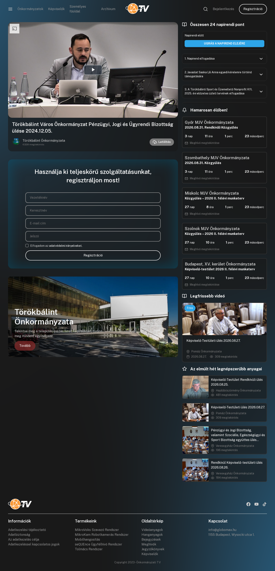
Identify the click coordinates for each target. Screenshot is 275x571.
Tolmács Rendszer (89, 549)
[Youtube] (256, 504)
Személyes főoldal (77, 9)
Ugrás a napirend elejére (224, 43)
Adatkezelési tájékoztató (27, 530)
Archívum (108, 9)
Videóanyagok (152, 530)
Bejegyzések (151, 539)
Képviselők (56, 9)
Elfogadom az (56, 245)
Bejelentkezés (223, 9)
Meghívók (149, 544)
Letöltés (164, 142)
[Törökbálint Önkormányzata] (16, 142)
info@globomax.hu (222, 530)
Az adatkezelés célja (23, 539)
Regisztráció (253, 9)
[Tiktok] (264, 504)
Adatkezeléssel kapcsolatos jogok (34, 544)
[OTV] (137, 9)
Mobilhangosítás (87, 539)
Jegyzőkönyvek (153, 549)
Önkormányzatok (30, 9)
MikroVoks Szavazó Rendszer (97, 530)
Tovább (25, 346)
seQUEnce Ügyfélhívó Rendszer (98, 544)
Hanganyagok (152, 535)
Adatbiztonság (19, 535)
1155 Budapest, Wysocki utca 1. (231, 535)
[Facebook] (248, 504)
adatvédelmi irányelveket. (65, 245)
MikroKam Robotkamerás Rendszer (102, 535)
